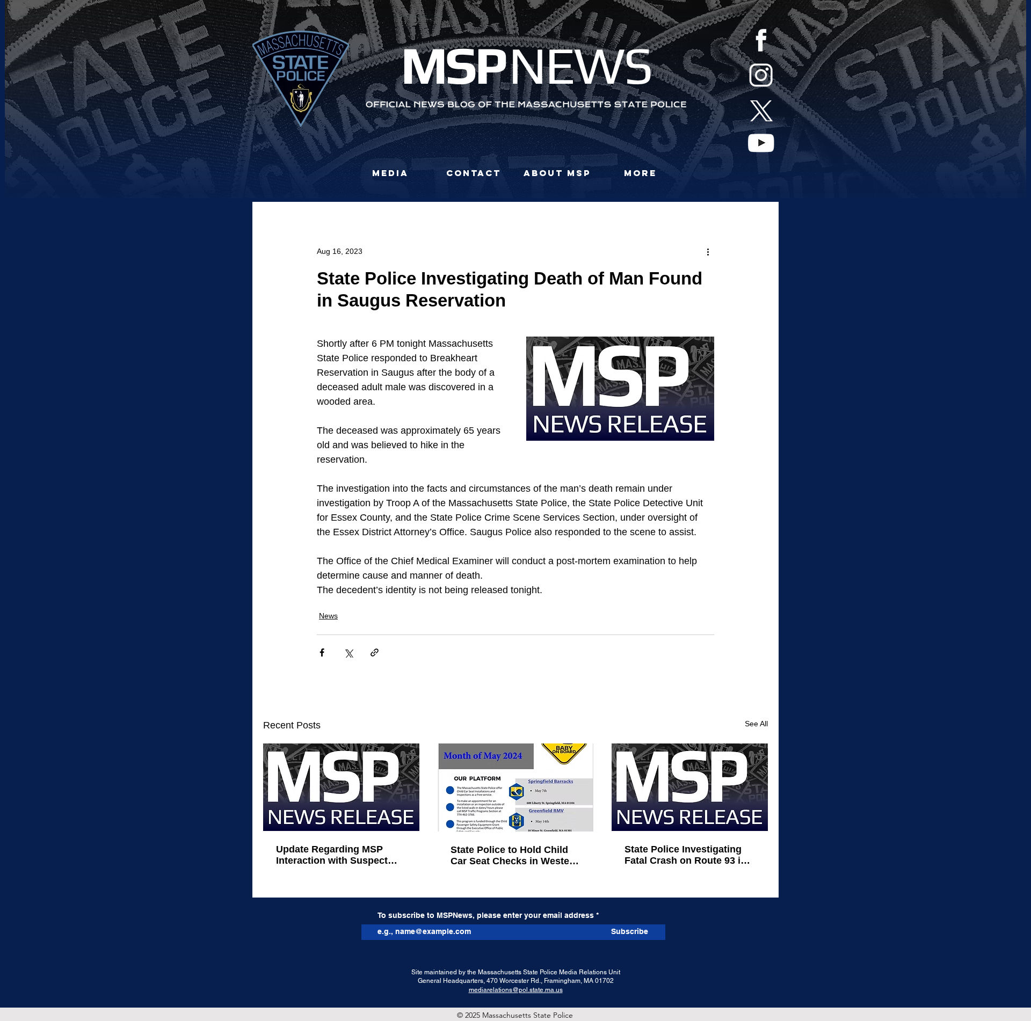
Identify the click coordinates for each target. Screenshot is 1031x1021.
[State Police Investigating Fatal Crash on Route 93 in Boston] (690, 787)
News (328, 615)
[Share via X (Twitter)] (348, 652)
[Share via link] (374, 652)
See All (756, 723)
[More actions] (707, 251)
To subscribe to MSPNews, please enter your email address (485, 915)
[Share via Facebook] (322, 652)
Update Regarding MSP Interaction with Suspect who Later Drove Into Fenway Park (332, 855)
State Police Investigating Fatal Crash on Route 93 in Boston (685, 855)
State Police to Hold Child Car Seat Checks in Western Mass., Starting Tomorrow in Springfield (515, 855)
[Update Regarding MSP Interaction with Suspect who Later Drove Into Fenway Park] (341, 787)
